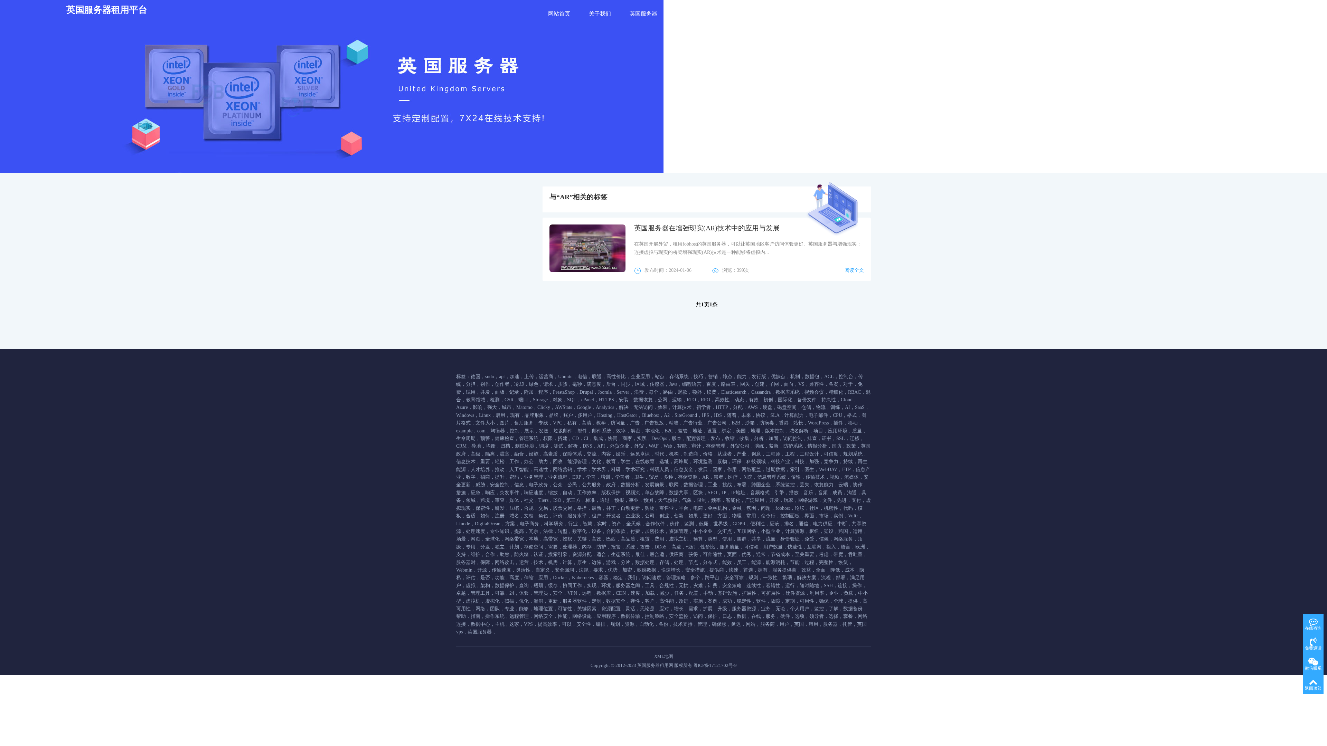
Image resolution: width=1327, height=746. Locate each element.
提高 (519, 531)
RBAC (854, 392)
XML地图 (663, 656)
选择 (833, 616)
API (601, 446)
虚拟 (471, 585)
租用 (813, 624)
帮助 (461, 616)
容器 (603, 577)
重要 (485, 461)
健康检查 (504, 438)
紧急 (774, 446)
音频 (823, 492)
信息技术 (466, 461)
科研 (616, 469)
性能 (562, 616)
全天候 (633, 523)
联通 (597, 376)
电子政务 (538, 484)
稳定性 (744, 601)
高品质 (628, 539)
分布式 (710, 562)
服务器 (830, 624)
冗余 (533, 531)
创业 (664, 515)
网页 (475, 539)
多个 (695, 577)
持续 (848, 461)
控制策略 (654, 616)
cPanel (587, 399)
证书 (826, 438)
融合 (519, 454)
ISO (557, 500)
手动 (708, 593)
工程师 (773, 454)
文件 (827, 500)
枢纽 (814, 531)
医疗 (733, 477)
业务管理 (533, 477)
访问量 (618, 422)
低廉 (703, 523)
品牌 (553, 415)
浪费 (639, 392)
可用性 (807, 601)
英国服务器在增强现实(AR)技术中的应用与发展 (707, 227)
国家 (717, 469)
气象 (687, 500)
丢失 (804, 484)
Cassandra (761, 392)
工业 (712, 484)
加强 (814, 461)
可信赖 (751, 546)
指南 (475, 616)
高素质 (550, 454)
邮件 (582, 430)
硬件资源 (795, 593)
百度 (711, 384)
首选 (748, 570)
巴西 (611, 539)
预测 (648, 500)
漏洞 (538, 601)
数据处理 (645, 562)
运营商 (546, 376)
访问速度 (651, 577)
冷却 (519, 384)
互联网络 (746, 531)
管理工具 (480, 593)
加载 (650, 593)
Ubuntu (565, 376)
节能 (795, 562)
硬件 (785, 616)
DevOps (659, 438)
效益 (806, 570)
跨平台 (712, 577)
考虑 (824, 554)
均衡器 (497, 430)
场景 (461, 539)
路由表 (728, 384)
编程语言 (692, 384)
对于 (848, 384)
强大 (492, 407)
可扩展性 (771, 593)
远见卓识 (640, 454)
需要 (553, 546)
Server (623, 392)
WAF (654, 446)
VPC (557, 422)
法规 (584, 570)
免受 (809, 539)
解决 (624, 407)
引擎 (779, 492)
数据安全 (615, 601)
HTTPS (606, 399)
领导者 (816, 616)
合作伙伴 (655, 523)
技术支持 (683, 624)
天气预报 (667, 500)
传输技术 (815, 477)
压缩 (514, 508)
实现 (591, 585)
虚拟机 (473, 601)
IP (724, 492)
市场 (824, 515)
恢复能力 (824, 484)
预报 (619, 500)
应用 (543, 577)
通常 (761, 554)
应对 (664, 608)
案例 (712, 601)
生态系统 (620, 554)
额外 (697, 392)
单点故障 (654, 492)
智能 (682, 446)
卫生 (639, 477)
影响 (477, 407)
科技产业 (780, 461)
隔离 (490, 454)
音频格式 (760, 492)
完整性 (826, 562)
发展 (703, 469)
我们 (632, 577)
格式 (852, 415)
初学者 (703, 407)
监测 (689, 523)
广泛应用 (754, 500)
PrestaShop (564, 392)
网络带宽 (514, 539)
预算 (698, 539)
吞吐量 (855, 554)
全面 (821, 570)
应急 (475, 492)
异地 (476, 446)
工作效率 (586, 492)
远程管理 (519, 616)
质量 (857, 430)
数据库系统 (787, 392)
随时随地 (809, 585)
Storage (540, 399)
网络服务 (843, 539)
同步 (625, 384)
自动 (567, 492)
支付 (856, 500)
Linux (485, 415)
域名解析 (799, 430)
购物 (650, 508)
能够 (524, 608)
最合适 (657, 554)
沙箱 (750, 422)
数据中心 (480, 624)
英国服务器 (643, 14)
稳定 (618, 577)
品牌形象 (534, 415)
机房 (553, 562)
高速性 (541, 469)
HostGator (627, 415)
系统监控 (785, 484)
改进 (683, 601)
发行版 (759, 376)
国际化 (785, 399)
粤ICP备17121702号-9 (715, 665)
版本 (676, 438)
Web (668, 446)
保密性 (483, 508)
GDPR (739, 523)
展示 (529, 430)
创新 (679, 515)
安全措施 (695, 570)
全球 (838, 601)
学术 (582, 469)
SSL (840, 438)
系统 (630, 546)
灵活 (630, 608)
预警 (485, 438)
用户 (784, 624)
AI (847, 407)
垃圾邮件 (563, 430)
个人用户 (799, 608)
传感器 (657, 384)
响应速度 (533, 492)
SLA (775, 415)
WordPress (818, 422)
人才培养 (480, 469)
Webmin (464, 570)
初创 (768, 399)
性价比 (707, 546)
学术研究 (635, 469)
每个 (653, 392)
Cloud (847, 399)
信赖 (824, 539)
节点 (693, 562)
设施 (533, 454)
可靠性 (565, 608)
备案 (833, 384)
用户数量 (773, 546)
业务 (766, 608)
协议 (760, 415)
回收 (558, 461)
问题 (766, 508)
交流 (591, 454)
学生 (625, 461)
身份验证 (790, 539)
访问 (698, 616)
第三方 (573, 500)
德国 (475, 376)
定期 (790, 601)
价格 (708, 454)
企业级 (632, 515)
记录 (514, 392)
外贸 (639, 446)
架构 (485, 585)
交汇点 (724, 531)
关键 (582, 539)
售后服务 (524, 422)
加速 (514, 376)
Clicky (543, 407)
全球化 (492, 539)
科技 (799, 461)
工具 (650, 585)
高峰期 (681, 461)
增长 (679, 608)
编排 (600, 624)
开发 (774, 500)
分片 (625, 562)
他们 (691, 546)
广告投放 (654, 422)
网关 (745, 384)
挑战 (727, 484)
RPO (705, 399)
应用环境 (837, 430)
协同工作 (572, 585)
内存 (587, 546)
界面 (809, 515)
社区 (814, 508)
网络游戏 (808, 500)
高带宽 (550, 539)
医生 (809, 469)
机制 (795, 376)
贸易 (654, 477)
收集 (744, 438)
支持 (461, 554)
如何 (485, 515)
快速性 (795, 546)
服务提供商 (784, 570)
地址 (697, 430)
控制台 (846, 376)
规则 (753, 577)
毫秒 (577, 384)
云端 (843, 484)
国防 (836, 446)
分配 (738, 407)
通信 (803, 523)
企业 (834, 593)
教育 (611, 461)
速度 (635, 593)
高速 (676, 546)
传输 (796, 477)
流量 (770, 539)
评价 (558, 515)
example (464, 430)
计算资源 (794, 531)
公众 (558, 484)
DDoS (661, 546)
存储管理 (715, 446)
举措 (582, 508)
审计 (696, 446)
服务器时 (466, 562)
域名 (514, 515)
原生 (582, 562)
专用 (471, 546)
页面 (732, 554)
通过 (605, 500)
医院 (747, 477)
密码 (514, 477)
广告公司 (717, 422)
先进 (842, 500)
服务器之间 (628, 585)
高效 (596, 539)
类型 (712, 539)
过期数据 (775, 469)
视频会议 (814, 392)
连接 (842, 585)
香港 (784, 422)
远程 (587, 593)
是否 (485, 577)
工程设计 (809, 454)
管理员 (541, 593)
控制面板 (790, 515)
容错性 (773, 585)
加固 (773, 438)
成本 (850, 570)
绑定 (726, 430)
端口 (523, 399)
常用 (751, 515)
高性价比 (616, 376)
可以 (567, 624)
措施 (461, 492)
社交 (529, 500)
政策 (851, 446)
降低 (835, 570)
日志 (727, 616)
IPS (705, 415)
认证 (538, 554)
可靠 (500, 593)
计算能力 (794, 415)
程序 (543, 392)
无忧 (683, 585)
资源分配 (582, 554)
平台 (683, 508)
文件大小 (485, 422)
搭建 (562, 438)
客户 (650, 601)
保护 (712, 616)
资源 (629, 624)
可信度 (831, 454)
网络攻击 (504, 562)
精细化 (836, 392)
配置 (693, 593)
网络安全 (543, 616)
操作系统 (495, 616)
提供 (853, 601)
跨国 (843, 531)
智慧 (587, 523)
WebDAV (828, 469)
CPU (837, 415)
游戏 (611, 562)
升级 (722, 608)
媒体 (514, 500)
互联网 (814, 546)
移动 (853, 422)
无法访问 (643, 407)
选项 (799, 616)
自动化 (646, 624)
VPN (572, 593)
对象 (557, 399)
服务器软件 (575, 601)
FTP (846, 469)
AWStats (563, 407)
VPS (528, 624)
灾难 (698, 585)
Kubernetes (583, 577)
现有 (515, 415)
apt (502, 376)
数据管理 (693, 484)
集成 (598, 438)
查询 (524, 585)
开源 (482, 570)
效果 (662, 407)
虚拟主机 (678, 539)
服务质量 (729, 546)
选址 (664, 461)
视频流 (632, 492)
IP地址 (738, 492)
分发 (485, 546)
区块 (698, 492)
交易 (543, 508)
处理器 (570, 546)
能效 (727, 562)
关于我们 (600, 14)
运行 (790, 585)
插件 (838, 422)
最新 (596, 508)
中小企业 (703, 531)
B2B (736, 422)
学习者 (622, 477)
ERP (576, 477)
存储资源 (687, 477)
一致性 (770, 577)
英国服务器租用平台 (106, 10)
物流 (821, 407)
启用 (500, 415)
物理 (737, 515)
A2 (667, 415)
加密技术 (654, 531)
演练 (759, 446)
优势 (613, 570)
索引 (795, 469)
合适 (471, 515)
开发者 (613, 515)
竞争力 (831, 461)
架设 (829, 531)
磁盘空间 (787, 407)
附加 (529, 392)
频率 (716, 500)
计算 (567, 562)
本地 (533, 539)
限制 (701, 500)
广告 (635, 422)
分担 (471, 384)
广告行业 (693, 422)
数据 (741, 616)
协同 (613, 438)
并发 (485, 392)
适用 (858, 531)
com (481, 430)
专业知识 (499, 531)
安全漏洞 (564, 570)
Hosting (604, 415)
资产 (616, 523)
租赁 (645, 539)
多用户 (585, 415)
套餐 (848, 616)
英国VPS (686, 14)
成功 (727, 601)
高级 (475, 454)
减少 (664, 593)
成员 (837, 492)
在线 (756, 616)
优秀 (746, 554)
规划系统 (853, 454)
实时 (602, 523)
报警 (616, 546)
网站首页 (559, 14)
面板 (500, 392)
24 (511, 593)
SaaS (860, 407)
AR (705, 477)
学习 (591, 477)
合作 (490, 554)
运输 (677, 399)
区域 (640, 384)
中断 (842, 523)
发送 (543, 430)
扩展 (708, 608)
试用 (471, 392)
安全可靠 (734, 577)
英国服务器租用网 (655, 665)
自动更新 (630, 508)
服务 (770, 616)
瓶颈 (538, 585)
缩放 (553, 492)
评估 (471, 577)
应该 (774, 523)
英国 (799, 624)
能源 (756, 562)
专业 (509, 608)
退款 (682, 392)
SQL (571, 399)
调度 (544, 446)
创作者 (502, 384)
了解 (833, 608)
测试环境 (524, 446)
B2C (669, 430)
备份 (663, 624)
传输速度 (501, 570)
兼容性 (816, 384)
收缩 (730, 438)
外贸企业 (619, 446)
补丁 (611, 508)
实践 (642, 438)
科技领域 (756, 461)
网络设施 (582, 616)
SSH (828, 585)
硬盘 (767, 407)
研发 (500, 508)
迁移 (854, 438)
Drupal (586, 392)
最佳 (640, 554)
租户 (596, 515)
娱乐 (620, 454)
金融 (737, 508)
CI (586, 438)
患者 (718, 477)
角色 (543, 515)
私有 (572, 422)
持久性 (828, 399)
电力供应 (822, 523)
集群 (741, 539)
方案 (510, 523)
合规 (529, 508)
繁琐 (787, 577)
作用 (732, 469)
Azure (462, 407)
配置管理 (696, 438)
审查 (500, 500)
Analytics (605, 407)
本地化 (652, 430)
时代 (659, 454)
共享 (756, 539)
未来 (746, 415)
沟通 (852, 492)
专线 (543, 422)
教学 (601, 422)
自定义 (542, 570)
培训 (605, 477)
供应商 (676, 554)
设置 (712, 430)
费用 (659, 539)
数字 (471, 477)
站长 (798, 422)
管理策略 (676, 577)
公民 (572, 484)
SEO (712, 492)
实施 (698, 601)
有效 (754, 399)
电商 (698, 508)
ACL (829, 376)
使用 (727, 539)
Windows (465, 415)
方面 (722, 515)
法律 (548, 531)
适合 (601, 554)
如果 (693, 515)
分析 (759, 438)
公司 (650, 515)
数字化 (579, 531)
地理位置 (543, 608)
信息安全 (683, 469)
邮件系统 (601, 430)
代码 (848, 508)
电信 (582, 376)
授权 (567, 539)
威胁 (480, 484)
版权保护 (611, 492)
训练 (835, 407)
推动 (500, 469)
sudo (489, 376)
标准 (590, 500)
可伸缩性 (712, 554)
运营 (524, 562)
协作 (858, 484)
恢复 (843, 562)
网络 (480, 608)
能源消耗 (775, 562)
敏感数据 (646, 570)
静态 (727, 376)
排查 (812, 438)
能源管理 (577, 461)
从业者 (724, 454)
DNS (587, 446)
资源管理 (678, 531)
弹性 (635, 601)
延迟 (736, 624)
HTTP (722, 407)
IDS (718, 415)
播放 (794, 492)
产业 (741, 454)
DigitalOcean (487, 523)
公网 (662, 399)
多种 (668, 477)
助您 (504, 554)
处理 (679, 562)
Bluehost (650, 415)
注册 (500, 515)
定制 (596, 601)
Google (584, 407)
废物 (722, 461)
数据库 (603, 593)
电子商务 (529, 523)
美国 (741, 430)
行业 (573, 523)
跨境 (485, 500)
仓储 (806, 407)
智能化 (733, 500)
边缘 (596, 562)
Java (673, 384)
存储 (664, 562)
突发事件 (509, 492)
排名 (789, 523)
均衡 (491, 446)
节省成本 (780, 554)
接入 (831, 546)
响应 (490, 492)
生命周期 (466, 438)
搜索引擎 (557, 554)
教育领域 (475, 399)
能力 (742, 376)
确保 (824, 601)
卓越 (461, 593)
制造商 (691, 454)
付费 (635, 531)
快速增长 (670, 570)
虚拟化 (492, 601)
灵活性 (523, 570)
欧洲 (860, 546)
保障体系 (572, 454)
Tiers (543, 500)
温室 (504, 454)
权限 (548, 438)
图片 (504, 422)
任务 (679, 593)
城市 (506, 407)
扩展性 (749, 593)
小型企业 (770, 531)
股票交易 (562, 508)
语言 (845, 546)
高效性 (722, 399)
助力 (543, 461)
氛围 (751, 508)
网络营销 (562, 469)
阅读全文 (854, 270)
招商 (485, 477)
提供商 (716, 570)
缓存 (553, 585)
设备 (596, 531)
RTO (691, 399)
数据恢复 (643, 399)
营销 (713, 376)
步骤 (562, 384)
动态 (739, 399)
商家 (627, 438)
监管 (683, 430)
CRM (461, 446)
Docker (560, 577)
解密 (635, 430)
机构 (674, 454)
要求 (598, 570)
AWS (752, 407)
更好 (708, 515)
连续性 (753, 585)
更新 (553, 601)
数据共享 (678, 492)
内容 (606, 454)
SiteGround (686, 415)
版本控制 (774, 430)
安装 (624, 399)
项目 (818, 430)
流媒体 (851, 477)
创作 (485, 384)
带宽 (838, 554)
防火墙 (521, 554)
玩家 (788, 500)
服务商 (767, 624)
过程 (809, 562)
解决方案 (806, 577)
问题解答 (727, 14)
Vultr (853, 515)
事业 (634, 500)
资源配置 (611, 608)
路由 (668, 392)
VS (801, 384)
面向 (788, 384)
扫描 (509, 601)
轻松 (500, 461)
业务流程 (557, 477)
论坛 (799, 508)
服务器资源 (744, 608)
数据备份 (853, 608)
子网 (774, 384)
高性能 (666, 601)
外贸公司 (740, 446)
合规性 (666, 585)
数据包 (812, 376)
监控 (819, 608)
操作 (857, 585)
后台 (611, 384)
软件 (761, 601)
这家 (514, 624)
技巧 (698, 376)
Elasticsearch (733, 392)
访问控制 (792, 438)
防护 (601, 546)
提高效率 (547, 624)
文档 (529, 515)
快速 (733, 570)
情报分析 (817, 446)
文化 (596, 461)
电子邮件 (818, 415)
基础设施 (727, 593)
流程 (826, 577)
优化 (524, 601)
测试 (558, 446)
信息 (519, 484)
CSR (509, 399)
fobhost (782, 508)
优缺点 (778, 376)
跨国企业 (761, 484)
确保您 (719, 624)
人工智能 (519, 469)
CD (575, 438)
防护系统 (793, 446)
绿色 (533, 384)
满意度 (594, 384)
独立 (500, 546)
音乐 (808, 492)
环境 (606, 585)
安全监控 (678, 616)
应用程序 (606, 616)
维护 (475, 554)
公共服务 (591, 484)
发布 (715, 438)
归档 (505, 446)
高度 (514, 577)
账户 (568, 415)
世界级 (720, 523)
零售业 (666, 508)
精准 (673, 422)
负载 (848, 593)
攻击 (645, 546)
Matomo (524, 407)
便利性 (757, 523)
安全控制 (499, 484)
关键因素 (586, 608)
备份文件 (807, 399)
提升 (500, 477)
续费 (711, 392)
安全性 (583, 624)
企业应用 (640, 376)
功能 (500, 577)
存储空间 (533, 546)
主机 (500, 624)
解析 (573, 446)
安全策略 (732, 585)
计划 (514, 546)
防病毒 (767, 422)
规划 (615, 624)
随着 (731, 415)
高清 (586, 422)
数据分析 (630, 484)
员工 (741, 562)
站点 (660, 376)
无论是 (647, 608)
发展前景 (654, 484)
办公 (529, 461)
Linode (463, 523)
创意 (756, 454)
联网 (674, 484)
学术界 (599, 469)
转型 (562, 531)
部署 (840, 577)
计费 (712, 585)
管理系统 (528, 438)
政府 (611, 484)
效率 (621, 430)
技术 (538, 562)
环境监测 (703, 461)
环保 (737, 461)
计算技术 (681, 407)
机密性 (831, 508)
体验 (524, 593)
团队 (495, 608)
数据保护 (504, 585)
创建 (759, 384)
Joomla (605, 392)
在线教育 (645, 461)
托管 (847, 624)
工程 (790, 454)
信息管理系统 (771, 477)
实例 (838, 515)
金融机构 (717, 508)
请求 (548, 384)
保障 (485, 562)
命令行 (768, 515)
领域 (471, 500)
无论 (780, 608)
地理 (755, 430)
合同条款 (615, 531)
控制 (514, 430)
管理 (702, 624)
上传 (529, 376)
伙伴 (674, 523)
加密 (627, 570)
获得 (693, 554)
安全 (558, 593)
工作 (514, 461)
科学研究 (553, 523)
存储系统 (679, 376)
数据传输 (630, 616)
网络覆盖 (751, 469)
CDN (621, 593)
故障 (775, 601)
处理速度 (475, 531)
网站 (750, 624)
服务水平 (577, 515)
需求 (693, 608)
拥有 (763, 570)
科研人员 (659, 469)
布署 (741, 484)
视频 (834, 477)
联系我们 (768, 14)
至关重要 (804, 554)
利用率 (817, 593)
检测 (495, 399)
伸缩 (529, 577)
